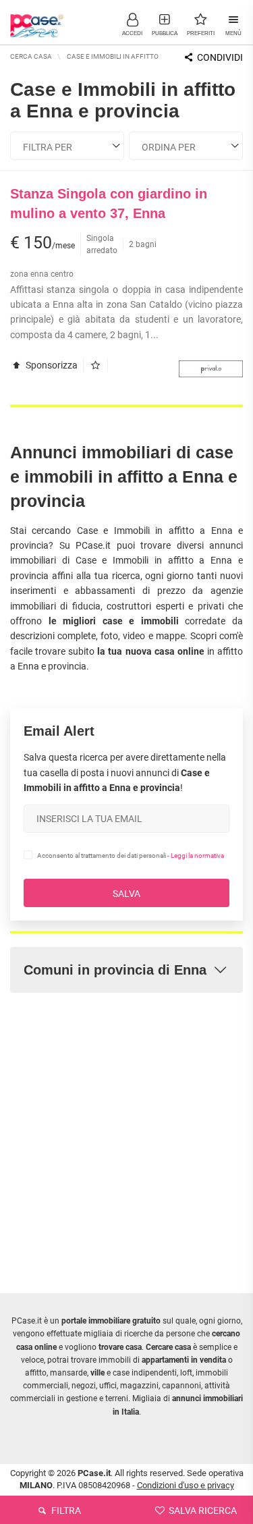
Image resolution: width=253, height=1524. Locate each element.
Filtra (65, 1510)
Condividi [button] (219, 57)
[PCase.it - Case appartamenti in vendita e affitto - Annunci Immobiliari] (37, 20)
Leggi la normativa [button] (197, 855)
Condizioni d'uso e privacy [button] (185, 1485)
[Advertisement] (126, 1132)
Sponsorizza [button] (51, 365)
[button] (132, 23)
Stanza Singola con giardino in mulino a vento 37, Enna (108, 203)
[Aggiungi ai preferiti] (99, 365)
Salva (126, 893)
